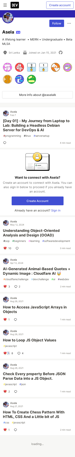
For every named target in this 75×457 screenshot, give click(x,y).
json (22, 384)
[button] (7, 67)
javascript (10, 345)
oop (6, 240)
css (6, 422)
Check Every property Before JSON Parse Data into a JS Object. (34, 376)
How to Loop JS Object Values (29, 340)
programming (12, 135)
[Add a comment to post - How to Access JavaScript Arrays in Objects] (16, 319)
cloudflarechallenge (15, 279)
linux (27, 135)
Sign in (55, 210)
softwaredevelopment (56, 240)
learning (34, 240)
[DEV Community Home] (14, 5)
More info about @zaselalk (37, 95)
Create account (60, 5)
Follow (56, 23)
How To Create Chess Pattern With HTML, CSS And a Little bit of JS (33, 414)
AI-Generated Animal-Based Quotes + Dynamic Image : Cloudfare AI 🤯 (36, 271)
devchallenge (40, 279)
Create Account (37, 201)
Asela (13, 111)
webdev (63, 279)
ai (53, 279)
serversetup (42, 135)
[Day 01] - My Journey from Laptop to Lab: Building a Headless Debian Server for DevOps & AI (36, 125)
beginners (19, 240)
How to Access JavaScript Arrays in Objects (35, 309)
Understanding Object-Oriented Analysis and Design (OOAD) (31, 232)
